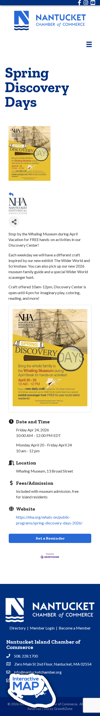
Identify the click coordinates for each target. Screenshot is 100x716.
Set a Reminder (50, 538)
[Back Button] (11, 194)
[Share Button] (13, 221)
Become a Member (75, 628)
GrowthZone (63, 709)
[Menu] (89, 44)
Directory (17, 628)
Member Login (42, 628)
